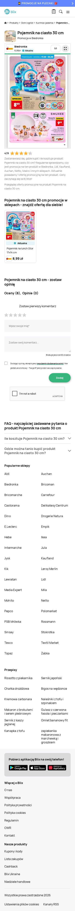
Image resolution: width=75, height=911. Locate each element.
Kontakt (9, 835)
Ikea (44, 537)
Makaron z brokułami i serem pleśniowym (18, 712)
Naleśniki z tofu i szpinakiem (52, 701)
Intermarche (12, 548)
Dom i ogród (27, 22)
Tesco (8, 643)
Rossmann (48, 622)
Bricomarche (13, 495)
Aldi (6, 474)
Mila (44, 590)
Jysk (7, 558)
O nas (8, 790)
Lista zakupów (13, 859)
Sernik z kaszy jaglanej (13, 722)
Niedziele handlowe (17, 882)
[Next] (72, 3)
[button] (37, 439)
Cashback (11, 866)
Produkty (14, 22)
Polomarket (49, 611)
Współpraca (12, 798)
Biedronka (11, 484)
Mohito (9, 600)
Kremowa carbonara (18, 699)
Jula (44, 548)
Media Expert (13, 590)
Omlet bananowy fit (54, 720)
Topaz (8, 653)
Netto (45, 600)
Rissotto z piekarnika (18, 678)
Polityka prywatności (18, 805)
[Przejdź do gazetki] (65, 48)
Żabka (45, 653)
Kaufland (47, 558)
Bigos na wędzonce (54, 689)
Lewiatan (10, 579)
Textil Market (50, 643)
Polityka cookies (15, 813)
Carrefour (48, 495)
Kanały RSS (51, 904)
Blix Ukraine (12, 874)
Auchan (46, 474)
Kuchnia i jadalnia (45, 22)
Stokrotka (47, 632)
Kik (6, 569)
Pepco (8, 611)
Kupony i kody (13, 851)
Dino (7, 516)
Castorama (11, 505)
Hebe (7, 537)
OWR (7, 828)
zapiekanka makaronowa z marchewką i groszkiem (51, 736)
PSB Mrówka (12, 622)
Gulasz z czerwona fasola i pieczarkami (54, 712)
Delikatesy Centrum (54, 505)
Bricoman (47, 484)
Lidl (43, 579)
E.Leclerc (10, 527)
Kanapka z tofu (14, 731)
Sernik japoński (51, 678)
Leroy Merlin (49, 569)
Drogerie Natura (52, 516)
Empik (45, 527)
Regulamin (11, 820)
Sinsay (8, 632)
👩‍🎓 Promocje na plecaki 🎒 (38, 3)
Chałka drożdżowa (16, 689)
